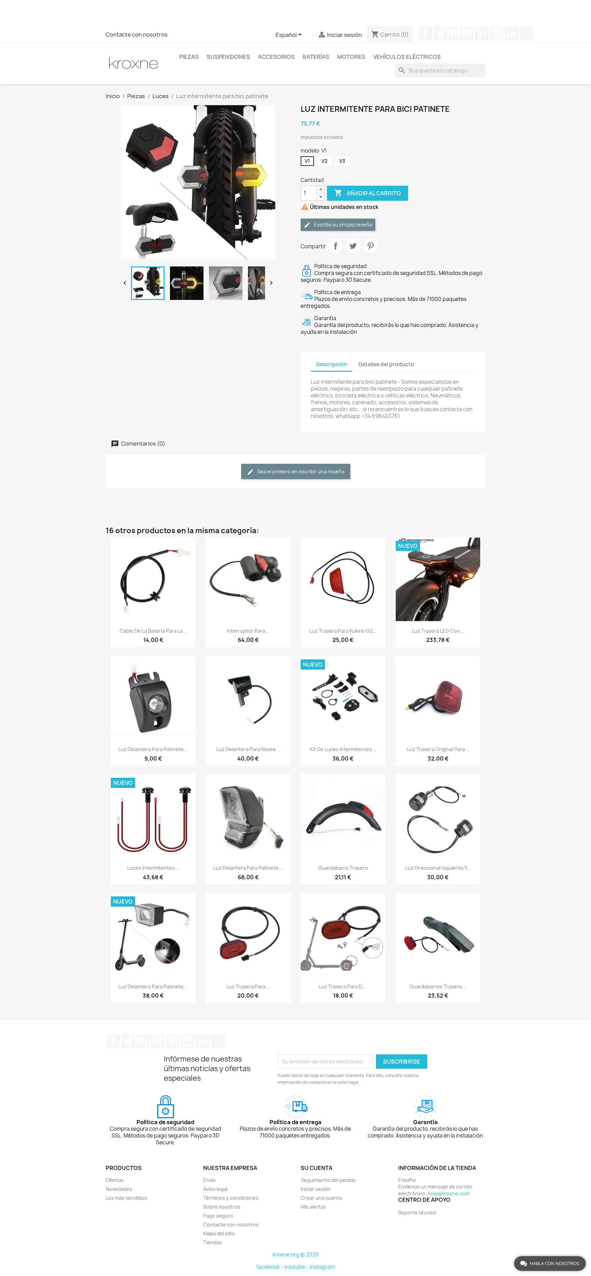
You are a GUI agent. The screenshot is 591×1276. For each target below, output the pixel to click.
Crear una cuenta (321, 1198)
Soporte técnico (417, 1212)
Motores (351, 57)
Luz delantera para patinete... (153, 749)
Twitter (440, 33)
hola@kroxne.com (449, 1193)
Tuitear (353, 246)
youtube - (297, 1267)
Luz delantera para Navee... (248, 749)
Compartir (335, 246)
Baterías (316, 57)
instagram (322, 1267)
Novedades (119, 1189)
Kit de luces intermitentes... (343, 749)
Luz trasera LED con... (438, 631)
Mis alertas (313, 1206)
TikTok (527, 33)
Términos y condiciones (231, 1198)
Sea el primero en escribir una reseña (300, 471)
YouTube (466, 33)
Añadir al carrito (367, 193)
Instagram (496, 33)
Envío (209, 1180)
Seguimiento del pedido (328, 1180)
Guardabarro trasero (343, 868)
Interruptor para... (248, 631)
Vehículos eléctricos (407, 57)
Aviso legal (215, 1189)
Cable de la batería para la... (153, 631)
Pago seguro (218, 1215)
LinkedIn (511, 33)
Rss (453, 33)
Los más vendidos (126, 1198)
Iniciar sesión (316, 1189)
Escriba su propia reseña (342, 224)
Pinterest (481, 33)
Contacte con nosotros (137, 34)
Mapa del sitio (219, 1233)
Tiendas (212, 1242)
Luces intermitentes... (153, 868)
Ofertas (115, 1180)
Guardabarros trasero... (437, 986)
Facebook (425, 33)
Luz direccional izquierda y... (438, 868)
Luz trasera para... (248, 986)
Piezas (189, 57)
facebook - (270, 1267)
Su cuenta (316, 1168)
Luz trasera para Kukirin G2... (343, 631)
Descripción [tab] (331, 364)
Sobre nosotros (221, 1206)
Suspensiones (228, 57)
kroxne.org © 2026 (296, 1254)
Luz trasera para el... (343, 986)
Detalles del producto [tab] (386, 364)
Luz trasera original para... (438, 749)
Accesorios (276, 57)
